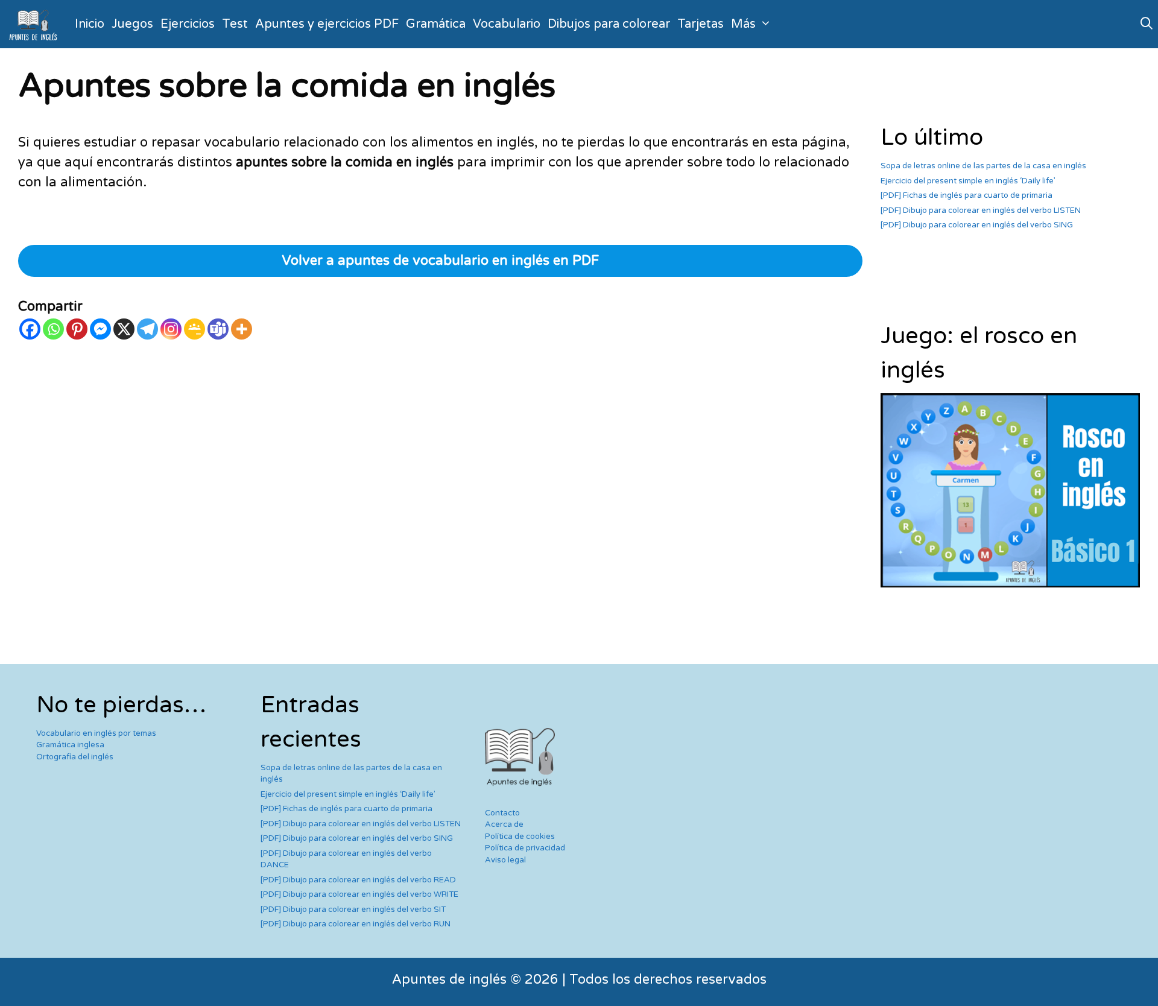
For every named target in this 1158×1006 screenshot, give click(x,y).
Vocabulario (506, 24)
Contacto (502, 813)
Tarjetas (700, 24)
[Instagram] (171, 329)
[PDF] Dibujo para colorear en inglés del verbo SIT (353, 909)
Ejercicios (187, 24)
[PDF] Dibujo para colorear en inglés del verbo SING (977, 225)
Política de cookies (520, 836)
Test (235, 24)
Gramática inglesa (70, 745)
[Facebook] (29, 329)
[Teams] (218, 329)
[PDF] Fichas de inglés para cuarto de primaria (966, 195)
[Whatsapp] (53, 329)
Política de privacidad (525, 848)
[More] (241, 329)
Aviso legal (505, 860)
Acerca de (504, 824)
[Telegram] (147, 329)
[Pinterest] (76, 329)
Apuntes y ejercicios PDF (327, 24)
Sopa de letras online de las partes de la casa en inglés (983, 166)
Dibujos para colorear (609, 24)
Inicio (89, 24)
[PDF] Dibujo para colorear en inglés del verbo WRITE (359, 894)
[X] (123, 329)
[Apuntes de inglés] (35, 24)
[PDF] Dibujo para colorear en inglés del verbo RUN (356, 924)
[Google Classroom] (194, 329)
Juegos (132, 24)
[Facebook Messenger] (100, 329)
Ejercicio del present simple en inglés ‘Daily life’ (968, 181)
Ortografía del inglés (74, 757)
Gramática (436, 24)
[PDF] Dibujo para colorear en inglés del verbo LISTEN (981, 210)
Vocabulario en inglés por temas (96, 733)
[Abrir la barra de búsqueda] (1146, 24)
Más (743, 24)
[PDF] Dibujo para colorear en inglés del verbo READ (358, 880)
